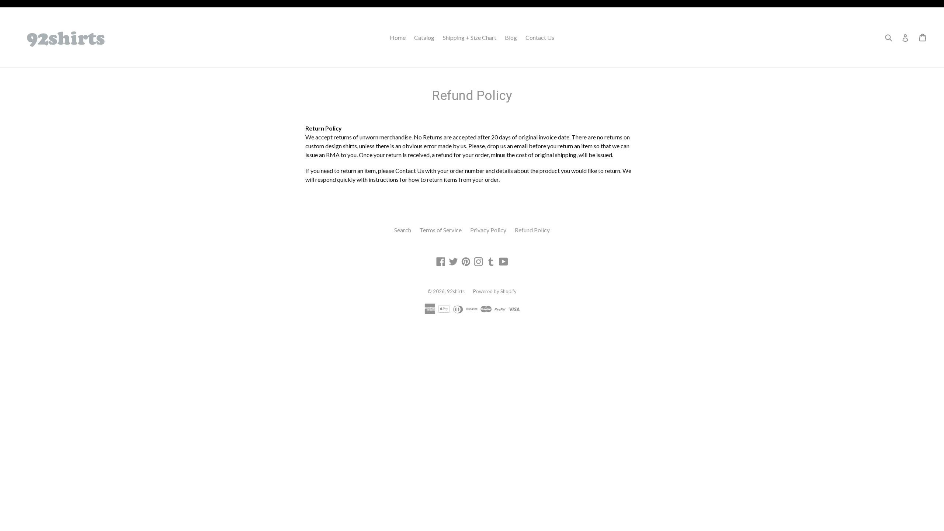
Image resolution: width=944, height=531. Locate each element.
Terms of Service (441, 229)
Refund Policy (532, 229)
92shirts (456, 291)
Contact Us (539, 37)
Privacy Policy (488, 229)
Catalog (424, 37)
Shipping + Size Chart (469, 37)
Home (398, 37)
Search (402, 229)
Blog (511, 37)
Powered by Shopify (495, 291)
